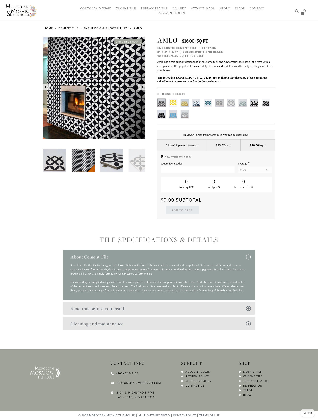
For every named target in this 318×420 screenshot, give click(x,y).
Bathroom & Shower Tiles (106, 28)
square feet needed (172, 163)
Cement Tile (68, 28)
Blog (247, 395)
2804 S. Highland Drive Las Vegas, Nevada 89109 (136, 395)
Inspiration (252, 385)
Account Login (198, 371)
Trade (248, 390)
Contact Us (195, 385)
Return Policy (197, 376)
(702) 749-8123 (127, 373)
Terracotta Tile (256, 381)
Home (48, 28)
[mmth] (297, 11)
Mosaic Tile (252, 371)
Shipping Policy (199, 381)
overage (242, 163)
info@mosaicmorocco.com (138, 383)
